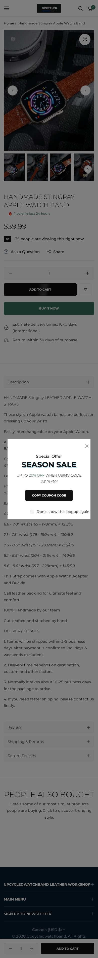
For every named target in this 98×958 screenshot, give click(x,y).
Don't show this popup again (63, 511)
